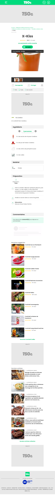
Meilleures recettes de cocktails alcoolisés (21, 29)
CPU (52, 488)
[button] (31, 85)
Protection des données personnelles (27, 489)
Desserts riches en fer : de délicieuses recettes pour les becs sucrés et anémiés (34, 410)
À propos (3, 488)
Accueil (13, 27)
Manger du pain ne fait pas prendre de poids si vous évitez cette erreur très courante (33, 374)
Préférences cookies (48, 489)
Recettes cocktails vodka (37, 29)
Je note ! (28, 47)
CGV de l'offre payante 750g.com (10, 489)
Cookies (40, 489)
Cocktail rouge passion (32, 257)
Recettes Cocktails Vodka (27, 339)
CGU (49, 488)
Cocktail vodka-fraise (32, 269)
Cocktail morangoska (32, 304)
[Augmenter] (36, 131)
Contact (9, 488)
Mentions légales (43, 488)
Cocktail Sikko (29, 292)
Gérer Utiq (27, 491)
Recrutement (35, 488)
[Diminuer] (19, 131)
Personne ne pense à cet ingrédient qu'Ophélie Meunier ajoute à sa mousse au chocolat (34, 398)
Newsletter (14, 488)
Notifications (21, 488)
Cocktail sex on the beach (33, 245)
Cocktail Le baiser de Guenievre (31, 317)
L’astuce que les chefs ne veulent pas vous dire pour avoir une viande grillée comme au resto (33, 433)
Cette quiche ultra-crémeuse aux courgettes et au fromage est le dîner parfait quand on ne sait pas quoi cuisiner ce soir (34, 386)
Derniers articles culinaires (27, 441)
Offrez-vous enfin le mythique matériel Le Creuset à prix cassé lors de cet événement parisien (34, 422)
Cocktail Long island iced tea (34, 328)
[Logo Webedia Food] (27, 482)
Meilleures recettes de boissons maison (24, 27)
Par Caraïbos (19, 117)
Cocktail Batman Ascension (34, 280)
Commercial (29, 488)
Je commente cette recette (27, 43)
